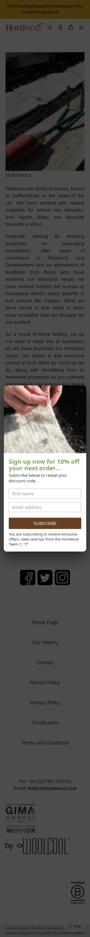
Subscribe (45, 523)
